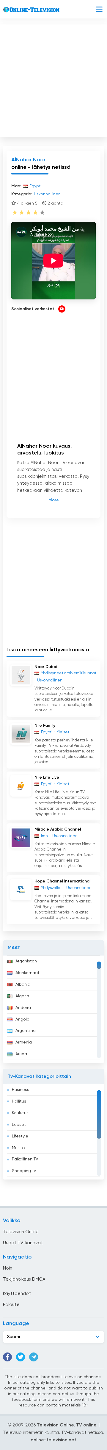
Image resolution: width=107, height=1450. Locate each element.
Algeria (22, 996)
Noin (7, 1268)
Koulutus (20, 1113)
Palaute (11, 1304)
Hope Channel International (62, 881)
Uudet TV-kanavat (23, 1243)
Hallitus (19, 1101)
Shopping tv (24, 1171)
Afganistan (26, 961)
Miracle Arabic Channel (57, 829)
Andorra (23, 1008)
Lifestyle (20, 1136)
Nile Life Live (46, 777)
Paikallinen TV (25, 1159)
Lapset (19, 1125)
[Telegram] (33, 1356)
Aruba (21, 1054)
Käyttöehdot (17, 1293)
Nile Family (44, 726)
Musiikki (19, 1148)
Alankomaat (27, 973)
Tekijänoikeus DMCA (24, 1279)
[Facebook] (7, 1356)
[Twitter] (20, 1356)
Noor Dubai (45, 667)
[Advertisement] (53, 79)
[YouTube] (61, 309)
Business (20, 1090)
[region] (53, 1009)
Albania (22, 984)
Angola (22, 1019)
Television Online (21, 1232)
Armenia (23, 1042)
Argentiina (25, 1031)
